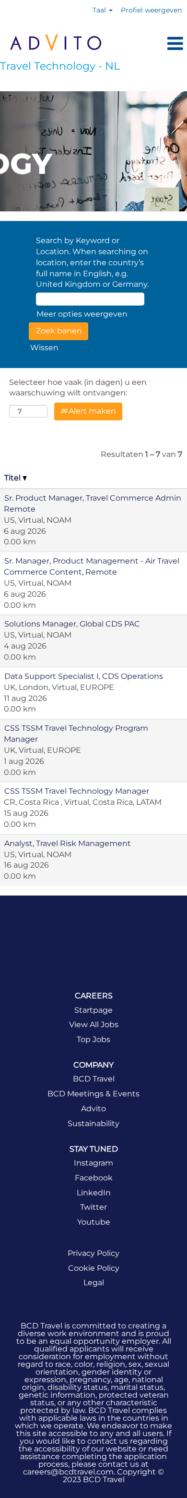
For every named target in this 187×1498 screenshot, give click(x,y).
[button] (149, 44)
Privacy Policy (93, 1253)
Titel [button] (13, 477)
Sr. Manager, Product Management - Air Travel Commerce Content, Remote (91, 566)
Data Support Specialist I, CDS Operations (83, 676)
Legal (93, 1282)
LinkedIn (94, 1193)
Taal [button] (100, 10)
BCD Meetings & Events (93, 1094)
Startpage (93, 1010)
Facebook (94, 1178)
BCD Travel (94, 1079)
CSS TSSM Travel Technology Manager (76, 791)
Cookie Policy (93, 1268)
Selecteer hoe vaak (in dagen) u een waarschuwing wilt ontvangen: (78, 388)
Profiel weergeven (151, 10)
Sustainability (93, 1123)
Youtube (93, 1222)
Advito (93, 1109)
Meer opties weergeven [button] (82, 314)
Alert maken (91, 411)
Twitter (93, 1207)
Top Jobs (93, 1039)
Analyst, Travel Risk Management (67, 843)
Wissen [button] (44, 347)
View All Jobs (93, 1024)
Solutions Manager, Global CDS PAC (72, 623)
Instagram (93, 1163)
